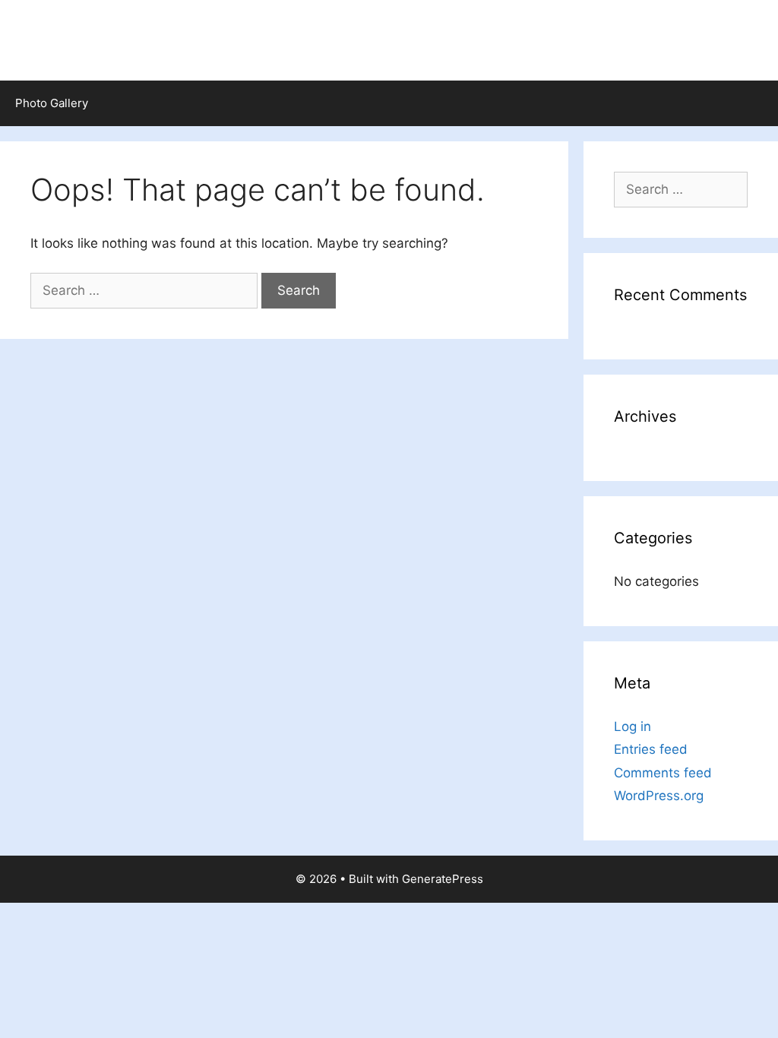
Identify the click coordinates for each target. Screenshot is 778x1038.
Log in (632, 726)
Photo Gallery (51, 103)
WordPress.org (659, 795)
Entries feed (651, 749)
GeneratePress (442, 879)
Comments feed (663, 772)
